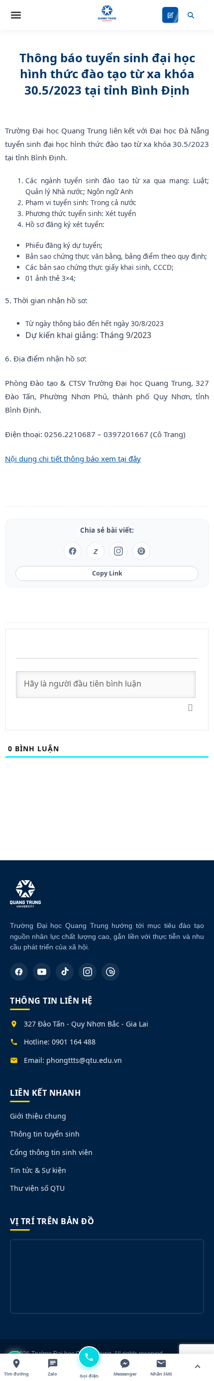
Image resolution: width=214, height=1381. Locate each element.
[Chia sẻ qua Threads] (141, 551)
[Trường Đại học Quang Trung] (25, 899)
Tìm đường (16, 1374)
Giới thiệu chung (38, 1116)
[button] (15, 14)
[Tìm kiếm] (190, 14)
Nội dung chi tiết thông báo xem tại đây (73, 458)
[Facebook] (19, 972)
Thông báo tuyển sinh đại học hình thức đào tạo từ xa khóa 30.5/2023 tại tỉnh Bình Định (107, 73)
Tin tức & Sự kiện (38, 1170)
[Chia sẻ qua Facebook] (73, 551)
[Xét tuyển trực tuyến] (170, 15)
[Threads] (110, 972)
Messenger (125, 1374)
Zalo (52, 1374)
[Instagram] (88, 972)
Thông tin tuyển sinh (45, 1134)
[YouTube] (42, 972)
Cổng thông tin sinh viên (51, 1152)
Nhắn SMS (161, 1374)
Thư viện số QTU (37, 1188)
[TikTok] (65, 972)
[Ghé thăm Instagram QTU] (118, 551)
